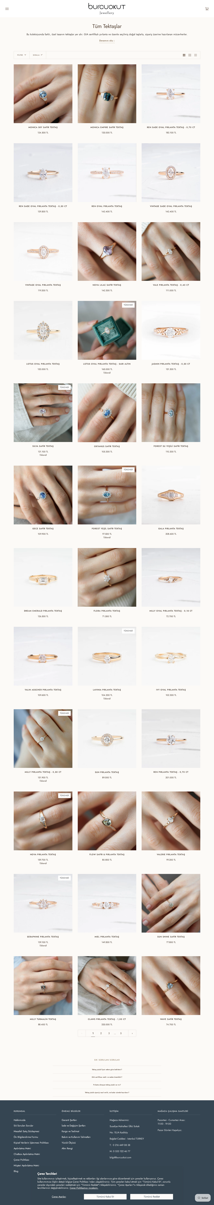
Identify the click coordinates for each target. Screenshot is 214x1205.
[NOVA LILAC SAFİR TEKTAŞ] (107, 251)
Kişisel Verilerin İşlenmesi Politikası (31, 1142)
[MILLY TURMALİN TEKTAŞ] (43, 985)
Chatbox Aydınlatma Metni (27, 1154)
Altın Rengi (67, 1148)
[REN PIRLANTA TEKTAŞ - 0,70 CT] (171, 738)
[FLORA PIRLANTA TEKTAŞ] (107, 577)
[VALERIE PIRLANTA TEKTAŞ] (171, 820)
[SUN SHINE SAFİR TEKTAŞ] (171, 903)
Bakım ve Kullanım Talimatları (76, 1137)
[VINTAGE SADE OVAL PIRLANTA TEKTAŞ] (171, 172)
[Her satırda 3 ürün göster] (190, 55)
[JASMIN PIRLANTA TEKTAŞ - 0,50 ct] (171, 330)
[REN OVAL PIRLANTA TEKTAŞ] (107, 172)
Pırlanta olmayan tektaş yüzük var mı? (107, 1085)
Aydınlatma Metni (22, 1148)
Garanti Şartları (69, 1120)
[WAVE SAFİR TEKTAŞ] (171, 985)
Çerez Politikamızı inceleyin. (84, 1188)
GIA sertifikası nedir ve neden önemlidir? (107, 1077)
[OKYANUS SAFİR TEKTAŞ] (107, 412)
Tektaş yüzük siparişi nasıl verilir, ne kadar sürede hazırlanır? (107, 1092)
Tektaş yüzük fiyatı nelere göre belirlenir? (107, 1069)
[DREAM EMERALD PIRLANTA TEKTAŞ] (43, 577)
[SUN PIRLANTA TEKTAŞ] (107, 738)
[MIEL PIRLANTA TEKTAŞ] (107, 903)
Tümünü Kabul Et (105, 1196)
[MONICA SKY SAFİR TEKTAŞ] (43, 93)
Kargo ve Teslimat (70, 1131)
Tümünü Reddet (152, 1196)
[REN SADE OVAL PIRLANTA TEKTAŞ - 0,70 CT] (171, 93)
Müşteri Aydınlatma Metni (26, 1165)
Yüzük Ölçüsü (69, 1142)
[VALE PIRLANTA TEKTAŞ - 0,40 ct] (171, 251)
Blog (16, 1171)
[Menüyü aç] (10, 9)
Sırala (36, 55)
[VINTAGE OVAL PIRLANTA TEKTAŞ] (43, 251)
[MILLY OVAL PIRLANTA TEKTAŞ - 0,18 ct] (171, 577)
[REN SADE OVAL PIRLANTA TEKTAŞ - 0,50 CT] (43, 172)
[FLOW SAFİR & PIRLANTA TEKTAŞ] (107, 820)
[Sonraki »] (132, 1033)
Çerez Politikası (21, 1159)
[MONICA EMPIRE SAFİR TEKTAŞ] (107, 93)
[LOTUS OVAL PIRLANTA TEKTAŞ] (43, 330)
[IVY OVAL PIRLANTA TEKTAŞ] (171, 656)
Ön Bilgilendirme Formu (26, 1137)
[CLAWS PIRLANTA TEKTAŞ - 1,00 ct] (107, 985)
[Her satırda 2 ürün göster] (184, 55)
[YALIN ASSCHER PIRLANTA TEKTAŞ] (43, 656)
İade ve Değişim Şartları (74, 1125)
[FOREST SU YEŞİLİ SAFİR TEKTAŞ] (171, 412)
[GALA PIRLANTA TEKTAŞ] (171, 495)
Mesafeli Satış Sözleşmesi (26, 1131)
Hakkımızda (19, 1120)
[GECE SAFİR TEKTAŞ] (43, 495)
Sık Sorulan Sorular (23, 1125)
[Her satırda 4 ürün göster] (196, 55)
